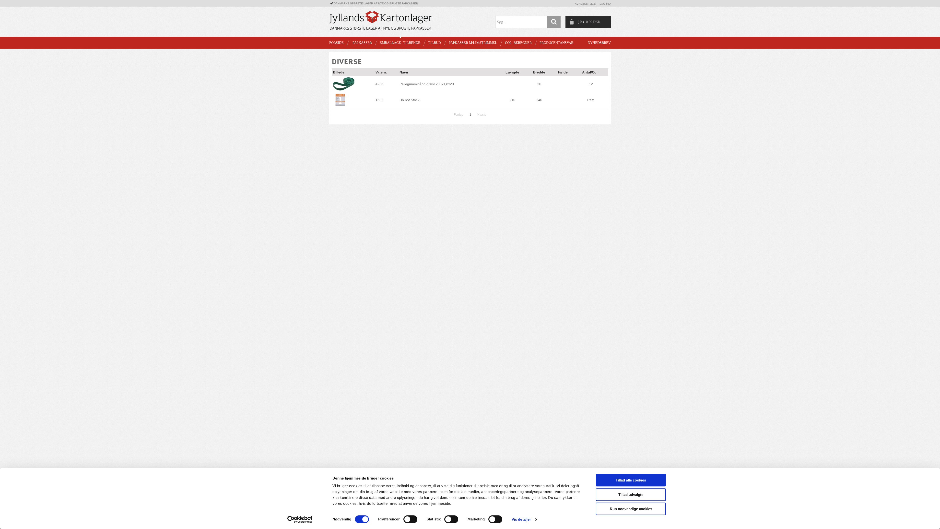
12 (591, 84)
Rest (590, 100)
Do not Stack (409, 100)
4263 (379, 84)
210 (512, 100)
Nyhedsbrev (599, 43)
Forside (336, 43)
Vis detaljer (521, 519)
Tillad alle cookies (631, 480)
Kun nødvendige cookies (631, 509)
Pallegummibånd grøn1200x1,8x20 (427, 84)
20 (539, 84)
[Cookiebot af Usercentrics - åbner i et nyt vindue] (300, 519)
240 (539, 100)
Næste (481, 114)
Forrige (458, 114)
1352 (379, 100)
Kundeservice (585, 3)
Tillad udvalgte (630, 495)
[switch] (410, 519)
